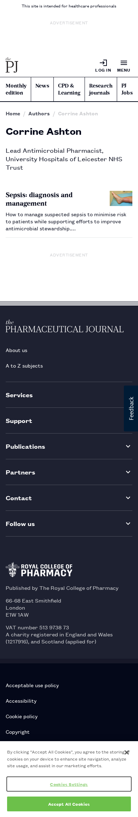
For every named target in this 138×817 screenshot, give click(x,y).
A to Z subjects (24, 365)
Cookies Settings (69, 784)
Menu (124, 69)
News (42, 86)
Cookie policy (22, 716)
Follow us (20, 523)
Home (13, 113)
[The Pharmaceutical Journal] (12, 65)
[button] (131, 408)
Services (19, 394)
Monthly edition (16, 89)
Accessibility (21, 700)
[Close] (126, 752)
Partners (20, 471)
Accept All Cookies (69, 803)
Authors (39, 113)
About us (16, 349)
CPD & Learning (69, 89)
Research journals (101, 89)
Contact (19, 497)
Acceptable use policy (32, 685)
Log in (103, 69)
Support (19, 420)
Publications (25, 446)
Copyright (18, 731)
